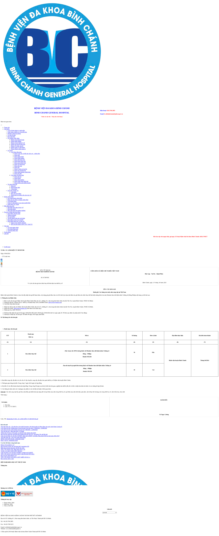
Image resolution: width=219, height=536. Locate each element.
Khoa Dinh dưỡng (19, 158)
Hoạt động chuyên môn (14, 213)
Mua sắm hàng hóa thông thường (16, 210)
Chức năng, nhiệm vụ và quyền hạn (17, 132)
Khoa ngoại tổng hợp (20, 163)
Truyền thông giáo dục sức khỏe (16, 218)
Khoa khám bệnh (19, 156)
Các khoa (10, 150)
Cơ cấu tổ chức (12, 135)
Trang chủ (7, 127)
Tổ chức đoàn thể (12, 184)
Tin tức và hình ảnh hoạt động (12, 212)
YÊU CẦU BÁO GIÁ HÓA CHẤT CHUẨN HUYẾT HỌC (17, 454)
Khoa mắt (17, 155)
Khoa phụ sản (18, 166)
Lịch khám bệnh (12, 201)
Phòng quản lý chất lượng (18, 147)
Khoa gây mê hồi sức (20, 170)
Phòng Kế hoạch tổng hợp (18, 144)
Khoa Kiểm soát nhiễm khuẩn (22, 183)
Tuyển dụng (7, 232)
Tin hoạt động (11, 216)
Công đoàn (14, 189)
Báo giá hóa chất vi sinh (7, 458)
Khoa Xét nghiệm (19, 180)
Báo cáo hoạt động (16, 193)
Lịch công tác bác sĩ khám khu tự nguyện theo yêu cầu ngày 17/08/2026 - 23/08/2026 (24, 428)
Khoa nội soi (17, 176)
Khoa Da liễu (18, 173)
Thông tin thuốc (12, 215)
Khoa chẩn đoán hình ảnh (21, 181)
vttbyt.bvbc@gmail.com (54, 302)
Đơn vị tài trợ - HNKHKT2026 (9, 440)
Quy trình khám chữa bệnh (15, 198)
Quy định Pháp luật (13, 229)
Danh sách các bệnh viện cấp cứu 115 (21, 195)
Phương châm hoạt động (14, 133)
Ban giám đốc (11, 136)
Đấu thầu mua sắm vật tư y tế (15, 207)
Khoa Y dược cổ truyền (20, 169)
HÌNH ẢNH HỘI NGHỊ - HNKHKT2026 (12, 439)
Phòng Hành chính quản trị (18, 149)
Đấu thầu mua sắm (9, 206)
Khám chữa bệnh (8, 196)
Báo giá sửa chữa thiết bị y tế (8, 455)
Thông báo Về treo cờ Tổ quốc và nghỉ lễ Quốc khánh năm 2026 (18, 433)
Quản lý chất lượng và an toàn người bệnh (19, 203)
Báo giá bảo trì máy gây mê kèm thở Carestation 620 (15, 446)
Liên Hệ (6, 233)
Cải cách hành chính (13, 227)
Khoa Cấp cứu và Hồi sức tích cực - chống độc (27, 153)
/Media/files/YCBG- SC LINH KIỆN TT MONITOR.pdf (22, 419)
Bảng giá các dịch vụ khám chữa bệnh (18, 200)
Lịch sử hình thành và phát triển (16, 130)
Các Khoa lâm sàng (16, 152)
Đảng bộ (13, 186)
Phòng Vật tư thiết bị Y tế (18, 143)
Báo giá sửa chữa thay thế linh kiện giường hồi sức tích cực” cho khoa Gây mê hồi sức (24, 434)
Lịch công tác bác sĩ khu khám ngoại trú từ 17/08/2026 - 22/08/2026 (19, 429)
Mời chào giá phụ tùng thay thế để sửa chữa (12, 448)
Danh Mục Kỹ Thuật (13, 204)
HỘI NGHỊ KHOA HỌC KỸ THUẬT (22, 224)
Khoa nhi (16, 167)
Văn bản (6, 226)
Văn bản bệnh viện (13, 230)
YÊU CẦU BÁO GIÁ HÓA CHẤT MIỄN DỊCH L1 (15, 457)
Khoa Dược (17, 178)
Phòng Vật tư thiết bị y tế (7, 445)
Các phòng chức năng (13, 138)
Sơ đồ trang (7, 247)
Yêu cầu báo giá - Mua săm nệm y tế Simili (12, 431)
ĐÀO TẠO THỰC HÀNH (18, 223)
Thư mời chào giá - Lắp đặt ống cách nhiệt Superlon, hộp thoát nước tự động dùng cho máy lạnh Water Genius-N (31, 426)
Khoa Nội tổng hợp (19, 160)
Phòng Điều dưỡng (16, 141)
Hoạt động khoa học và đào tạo (16, 221)
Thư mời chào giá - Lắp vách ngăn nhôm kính (13, 437)
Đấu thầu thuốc (12, 209)
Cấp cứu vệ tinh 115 (13, 190)
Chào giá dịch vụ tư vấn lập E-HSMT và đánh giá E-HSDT (17, 452)
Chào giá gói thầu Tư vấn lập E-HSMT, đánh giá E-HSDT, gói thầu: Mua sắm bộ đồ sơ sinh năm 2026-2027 (30, 436)
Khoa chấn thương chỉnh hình (22, 172)
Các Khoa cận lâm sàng (17, 175)
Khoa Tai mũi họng (19, 164)
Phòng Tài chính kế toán (17, 139)
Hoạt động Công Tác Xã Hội (15, 220)
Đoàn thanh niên (15, 187)
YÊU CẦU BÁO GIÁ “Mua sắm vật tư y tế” (13, 449)
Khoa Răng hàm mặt (20, 161)
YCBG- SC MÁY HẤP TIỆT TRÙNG (11, 451)
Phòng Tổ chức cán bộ (17, 146)
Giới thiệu (6, 129)
